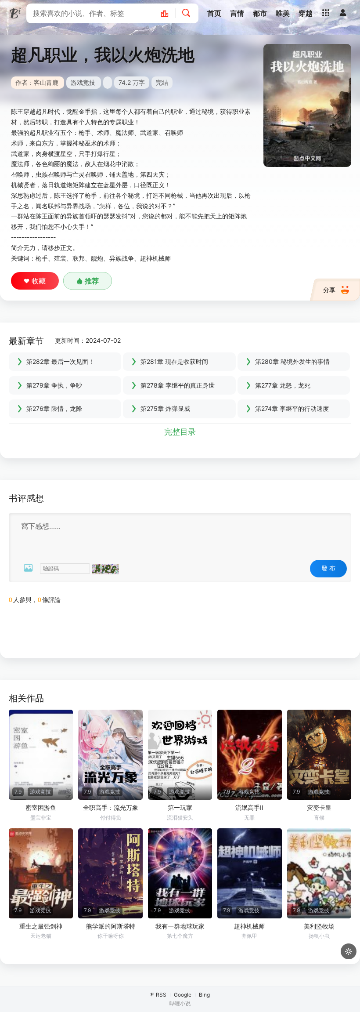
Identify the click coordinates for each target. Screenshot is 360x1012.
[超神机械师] (249, 873)
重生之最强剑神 (40, 926)
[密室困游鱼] (41, 755)
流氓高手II (249, 807)
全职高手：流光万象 (110, 807)
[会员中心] (342, 12)
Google (182, 994)
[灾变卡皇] (319, 755)
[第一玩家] (180, 755)
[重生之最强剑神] (41, 873)
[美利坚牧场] (319, 873)
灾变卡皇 (319, 807)
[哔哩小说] (15, 13)
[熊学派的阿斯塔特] (110, 873)
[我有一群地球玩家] (180, 873)
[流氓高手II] (249, 755)
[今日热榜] (169, 13)
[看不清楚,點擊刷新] (105, 569)
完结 (162, 82)
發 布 (328, 568)
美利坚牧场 (319, 926)
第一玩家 (180, 807)
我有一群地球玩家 (180, 926)
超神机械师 (249, 926)
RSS (161, 994)
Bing (204, 994)
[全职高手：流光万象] (110, 755)
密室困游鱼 (40, 807)
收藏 (39, 280)
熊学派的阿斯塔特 (110, 926)
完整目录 (180, 431)
